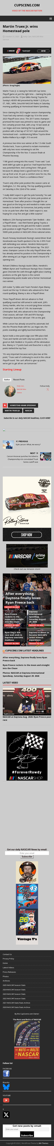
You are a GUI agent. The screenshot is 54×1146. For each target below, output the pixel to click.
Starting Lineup (12, 369)
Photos (6, 976)
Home (5, 963)
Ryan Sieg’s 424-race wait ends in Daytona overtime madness (14, 636)
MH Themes (43, 1143)
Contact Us (7, 954)
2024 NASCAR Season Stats (14, 989)
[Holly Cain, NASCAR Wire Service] (10, 395)
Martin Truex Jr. (12, 410)
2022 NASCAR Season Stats (14, 998)
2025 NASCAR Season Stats (14, 985)
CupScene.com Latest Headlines (24, 650)
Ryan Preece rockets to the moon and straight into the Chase (14, 618)
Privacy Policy (8, 958)
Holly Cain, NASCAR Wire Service (21, 389)
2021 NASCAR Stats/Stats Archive (16, 1003)
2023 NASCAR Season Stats (14, 994)
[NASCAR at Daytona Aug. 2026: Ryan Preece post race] (27, 701)
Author (7, 380)
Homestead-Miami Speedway (23, 405)
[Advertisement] (27, 818)
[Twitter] (47, 389)
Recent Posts (19, 380)
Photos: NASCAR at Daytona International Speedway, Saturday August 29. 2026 (38, 615)
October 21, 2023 (12, 36)
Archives (6, 980)
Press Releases (9, 972)
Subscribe (27, 856)
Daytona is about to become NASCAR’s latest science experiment (39, 636)
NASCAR (28, 410)
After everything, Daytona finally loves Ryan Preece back (23, 597)
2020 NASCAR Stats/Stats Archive (16, 1007)
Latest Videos (8, 967)
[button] (50, 18)
